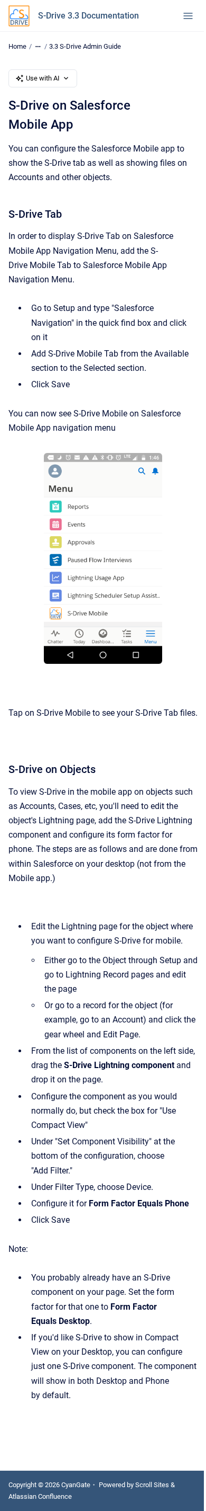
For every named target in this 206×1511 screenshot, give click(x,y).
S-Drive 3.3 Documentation (88, 16)
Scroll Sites (152, 1485)
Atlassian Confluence (40, 1496)
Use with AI (43, 78)
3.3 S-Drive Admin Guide (85, 46)
